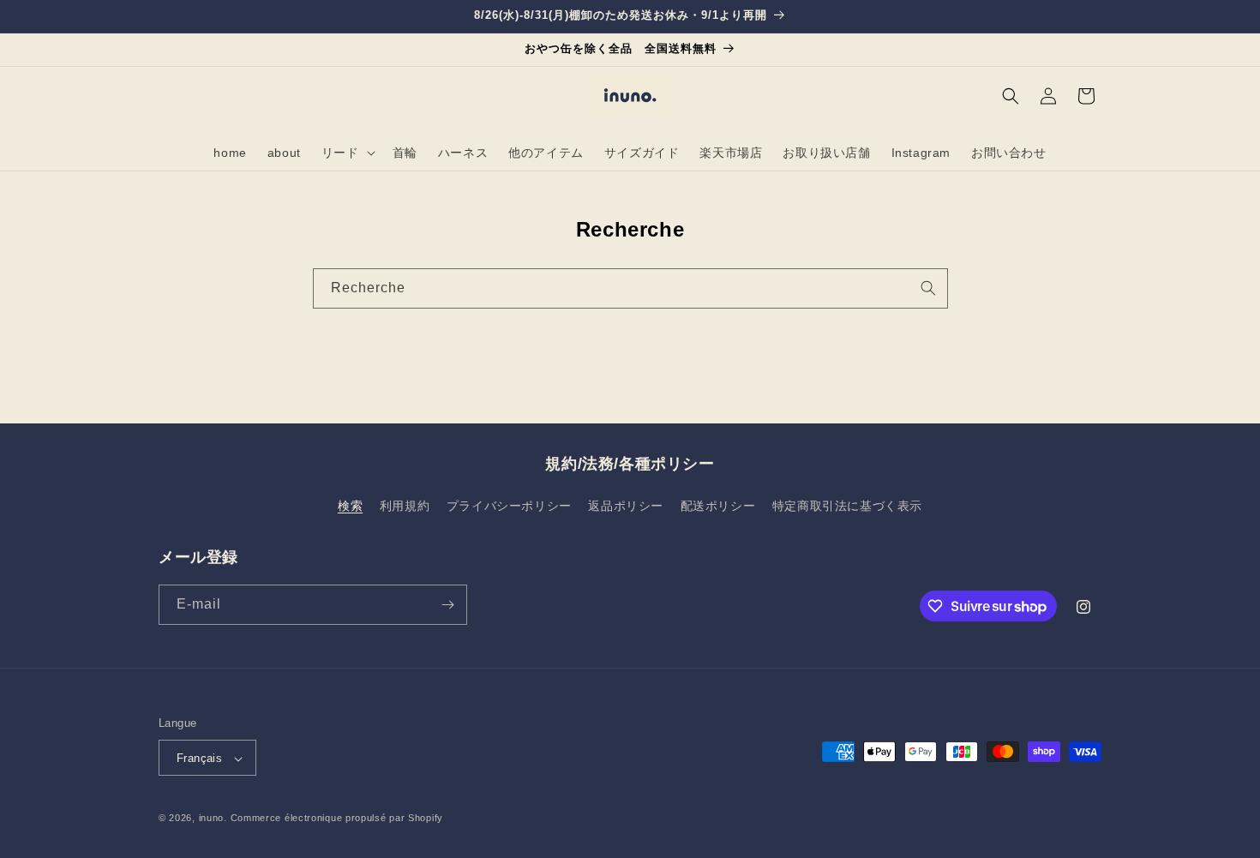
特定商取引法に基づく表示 (847, 506)
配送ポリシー (718, 506)
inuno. (213, 818)
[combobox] (630, 288)
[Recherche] (928, 288)
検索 (350, 506)
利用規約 (404, 506)
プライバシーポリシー (509, 506)
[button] (346, 153)
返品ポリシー (625, 506)
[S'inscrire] (447, 605)
